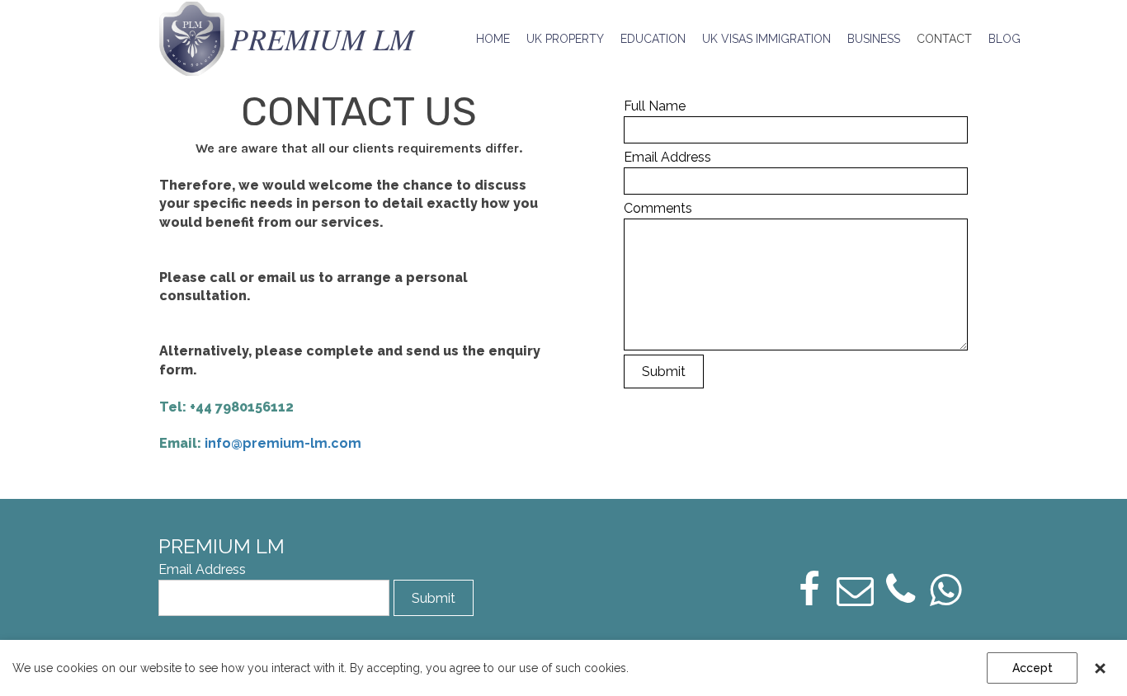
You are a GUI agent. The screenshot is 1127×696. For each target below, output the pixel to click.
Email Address (667, 157)
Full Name (655, 106)
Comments (658, 208)
